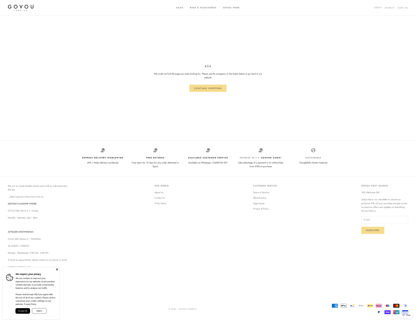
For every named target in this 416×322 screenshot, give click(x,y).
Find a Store (160, 203)
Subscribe (373, 230)
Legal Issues (259, 203)
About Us (159, 192)
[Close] (57, 269)
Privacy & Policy (261, 208)
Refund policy (259, 197)
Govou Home (231, 7)
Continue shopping (208, 88)
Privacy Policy (30, 304)
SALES (179, 7)
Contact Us (160, 197)
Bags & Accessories (203, 7)
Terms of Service (261, 192)
